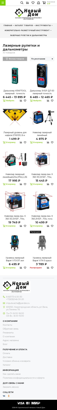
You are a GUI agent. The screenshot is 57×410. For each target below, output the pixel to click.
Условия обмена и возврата (16, 361)
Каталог (7, 365)
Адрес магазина (11, 340)
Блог (5, 344)
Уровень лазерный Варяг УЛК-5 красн (42, 259)
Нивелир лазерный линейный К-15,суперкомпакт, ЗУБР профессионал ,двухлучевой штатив (42, 134)
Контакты (7, 325)
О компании (9, 336)
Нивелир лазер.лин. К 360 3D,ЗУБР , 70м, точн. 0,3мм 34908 (42, 175)
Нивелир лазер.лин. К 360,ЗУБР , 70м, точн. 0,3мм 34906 (42, 217)
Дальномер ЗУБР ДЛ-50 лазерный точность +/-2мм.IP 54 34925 (42, 92)
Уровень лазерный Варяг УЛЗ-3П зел (15, 259)
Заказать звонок (11, 387)
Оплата (6, 353)
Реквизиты (8, 332)
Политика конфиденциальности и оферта (23, 378)
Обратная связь (10, 329)
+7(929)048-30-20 (15, 299)
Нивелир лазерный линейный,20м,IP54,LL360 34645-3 (15, 175)
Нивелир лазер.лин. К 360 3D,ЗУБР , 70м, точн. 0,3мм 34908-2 (15, 217)
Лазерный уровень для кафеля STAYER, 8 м (14, 133)
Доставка (7, 357)
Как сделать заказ (12, 374)
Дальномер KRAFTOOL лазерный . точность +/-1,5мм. (14, 92)
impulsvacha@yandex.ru (18, 303)
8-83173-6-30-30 (14, 297)
